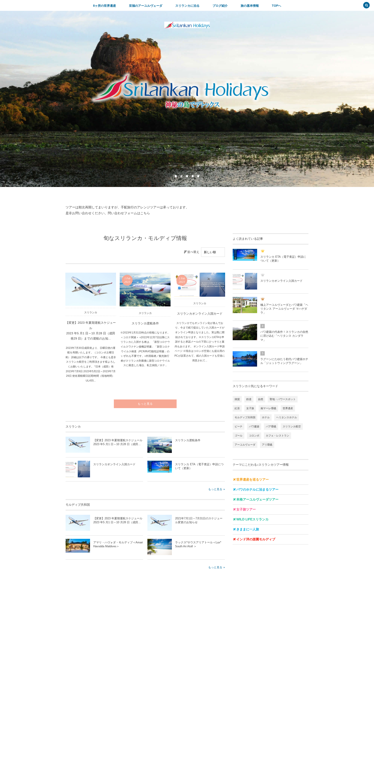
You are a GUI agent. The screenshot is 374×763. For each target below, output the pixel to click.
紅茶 (237, 408)
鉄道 (248, 399)
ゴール (238, 435)
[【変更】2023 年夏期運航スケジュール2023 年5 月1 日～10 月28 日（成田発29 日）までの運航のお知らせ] (90, 289)
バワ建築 (254, 426)
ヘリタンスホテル (286, 417)
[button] (366, 5)
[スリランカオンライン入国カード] (199, 285)
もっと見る (145, 403)
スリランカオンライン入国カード (199, 313)
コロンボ (254, 435)
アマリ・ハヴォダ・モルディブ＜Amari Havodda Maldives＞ (118, 544)
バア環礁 (271, 426)
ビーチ (238, 426)
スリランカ (90, 312)
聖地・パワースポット (283, 399)
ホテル (266, 417)
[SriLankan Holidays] (187, 25)
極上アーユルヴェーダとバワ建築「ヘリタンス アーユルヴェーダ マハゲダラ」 (284, 308)
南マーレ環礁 (268, 408)
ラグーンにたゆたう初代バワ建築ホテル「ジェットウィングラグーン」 (284, 361)
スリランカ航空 (292, 426)
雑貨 (237, 399)
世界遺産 (288, 408)
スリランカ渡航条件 (145, 323)
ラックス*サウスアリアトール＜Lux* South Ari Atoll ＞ (198, 544)
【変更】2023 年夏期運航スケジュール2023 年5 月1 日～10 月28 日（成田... (117, 442)
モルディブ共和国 (245, 417)
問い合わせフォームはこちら (129, 213)
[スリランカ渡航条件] (145, 289)
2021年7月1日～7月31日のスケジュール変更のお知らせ (198, 520)
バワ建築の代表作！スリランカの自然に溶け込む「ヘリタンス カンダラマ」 (284, 335)
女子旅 (250, 408)
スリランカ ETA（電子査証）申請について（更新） (199, 466)
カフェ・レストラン (277, 435)
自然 (260, 399)
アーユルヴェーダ (245, 444)
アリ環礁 (267, 444)
